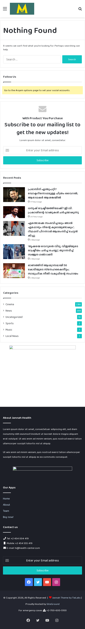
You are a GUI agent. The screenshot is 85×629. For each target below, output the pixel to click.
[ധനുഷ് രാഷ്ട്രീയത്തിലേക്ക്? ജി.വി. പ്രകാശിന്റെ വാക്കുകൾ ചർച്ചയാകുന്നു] (14, 212)
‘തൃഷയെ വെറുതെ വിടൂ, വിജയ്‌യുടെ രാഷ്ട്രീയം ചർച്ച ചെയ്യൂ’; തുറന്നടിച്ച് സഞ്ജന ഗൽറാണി (53, 250)
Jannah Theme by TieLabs (66, 597)
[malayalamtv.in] (22, 9)
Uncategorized (14, 317)
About (6, 505)
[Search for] (80, 10)
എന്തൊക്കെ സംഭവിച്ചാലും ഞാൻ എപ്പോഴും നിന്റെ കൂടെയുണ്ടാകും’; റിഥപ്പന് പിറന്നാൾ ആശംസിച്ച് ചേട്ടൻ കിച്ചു (53, 229)
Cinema (10, 304)
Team (6, 511)
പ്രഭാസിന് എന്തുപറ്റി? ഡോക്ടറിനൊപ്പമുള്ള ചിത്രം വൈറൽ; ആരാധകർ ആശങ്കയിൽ (53, 193)
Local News (12, 336)
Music (9, 330)
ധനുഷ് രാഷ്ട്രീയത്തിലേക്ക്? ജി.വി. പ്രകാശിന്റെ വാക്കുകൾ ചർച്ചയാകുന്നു (53, 210)
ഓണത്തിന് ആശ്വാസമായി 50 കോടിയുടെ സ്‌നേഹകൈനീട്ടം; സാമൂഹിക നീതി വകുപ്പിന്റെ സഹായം (53, 269)
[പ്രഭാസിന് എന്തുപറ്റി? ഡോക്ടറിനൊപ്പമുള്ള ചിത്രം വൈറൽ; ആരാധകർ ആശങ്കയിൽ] (14, 194)
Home (6, 498)
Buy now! (8, 517)
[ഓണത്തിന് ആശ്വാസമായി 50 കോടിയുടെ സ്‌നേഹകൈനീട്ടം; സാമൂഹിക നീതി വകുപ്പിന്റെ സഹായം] (14, 270)
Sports (10, 323)
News (9, 311)
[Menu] (5, 10)
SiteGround (53, 604)
